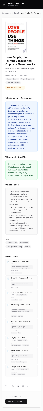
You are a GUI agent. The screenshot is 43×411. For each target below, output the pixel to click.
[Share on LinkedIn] (18, 386)
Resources (5, 13)
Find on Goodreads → (15, 87)
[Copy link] (28, 386)
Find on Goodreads (15, 401)
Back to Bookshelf (14, 396)
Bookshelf (15, 13)
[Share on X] (13, 386)
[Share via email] (23, 386)
